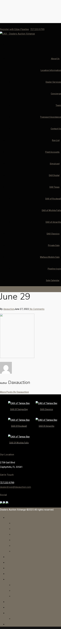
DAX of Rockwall (53, 199)
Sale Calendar (53, 280)
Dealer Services (53, 82)
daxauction (8, 309)
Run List (56, 140)
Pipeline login (54, 269)
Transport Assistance (50, 117)
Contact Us (56, 129)
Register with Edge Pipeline (14, 29)
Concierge (56, 93)
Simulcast (55, 164)
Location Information (51, 70)
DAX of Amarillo (53, 222)
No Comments (36, 309)
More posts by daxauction (14, 392)
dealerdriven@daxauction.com (15, 487)
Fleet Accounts (52, 152)
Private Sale (54, 245)
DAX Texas (54, 187)
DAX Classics (53, 234)
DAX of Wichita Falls (51, 210)
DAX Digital (54, 175)
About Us (55, 58)
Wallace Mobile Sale (50, 257)
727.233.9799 (37, 29)
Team (58, 105)
